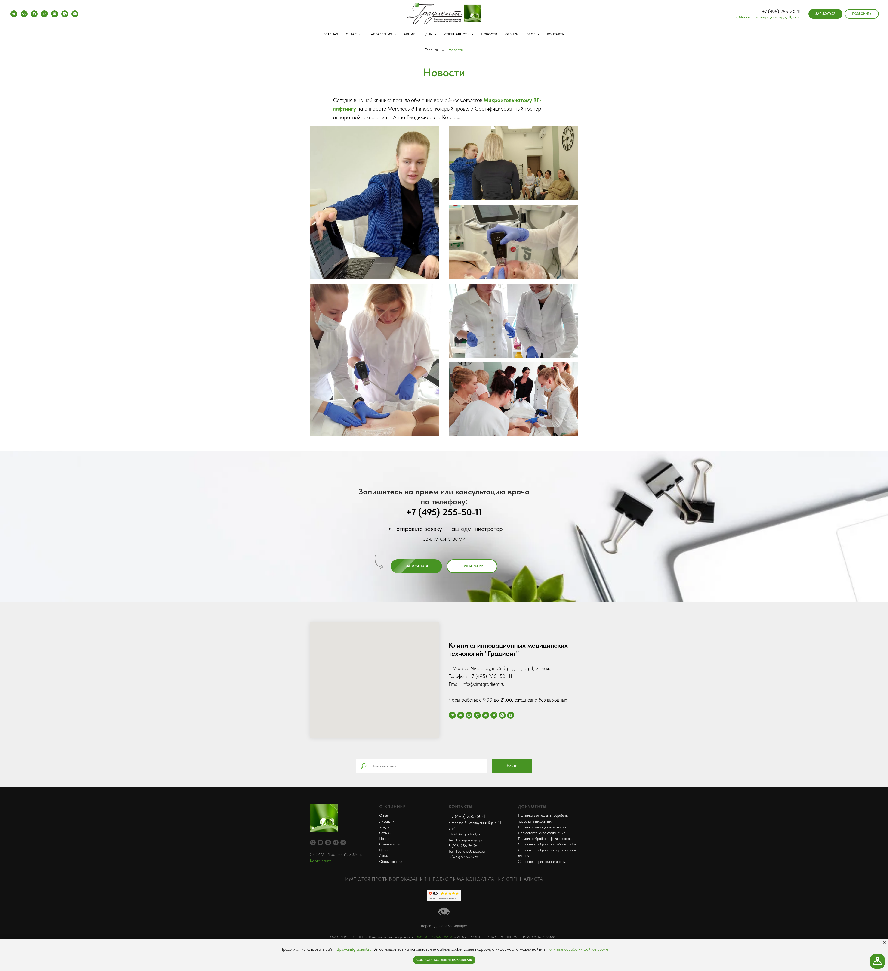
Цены (383, 850)
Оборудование (390, 861)
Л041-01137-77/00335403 (434, 937)
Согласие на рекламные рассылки (544, 861)
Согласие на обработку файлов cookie (547, 844)
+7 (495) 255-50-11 (781, 11)
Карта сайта (321, 860)
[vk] (24, 13)
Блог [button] (531, 34)
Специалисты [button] (457, 34)
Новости (489, 34)
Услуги (384, 827)
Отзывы (512, 34)
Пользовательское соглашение (541, 833)
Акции (410, 34)
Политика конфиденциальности (542, 827)
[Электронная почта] (54, 13)
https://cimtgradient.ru (353, 949)
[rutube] (44, 13)
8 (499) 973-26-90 (463, 857)
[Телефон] (477, 715)
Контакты (555, 34)
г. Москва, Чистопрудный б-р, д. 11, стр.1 (768, 17)
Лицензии (386, 821)
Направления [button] (380, 34)
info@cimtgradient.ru (464, 834)
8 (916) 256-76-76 (463, 846)
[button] (825, 14)
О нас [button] (352, 34)
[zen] (74, 13)
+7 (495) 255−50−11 (490, 676)
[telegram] (13, 13)
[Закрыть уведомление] (884, 942)
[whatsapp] (64, 13)
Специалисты (389, 844)
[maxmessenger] (34, 13)
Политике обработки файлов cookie (577, 949)
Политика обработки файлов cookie (545, 838)
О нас (384, 815)
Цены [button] (428, 34)
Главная (331, 34)
